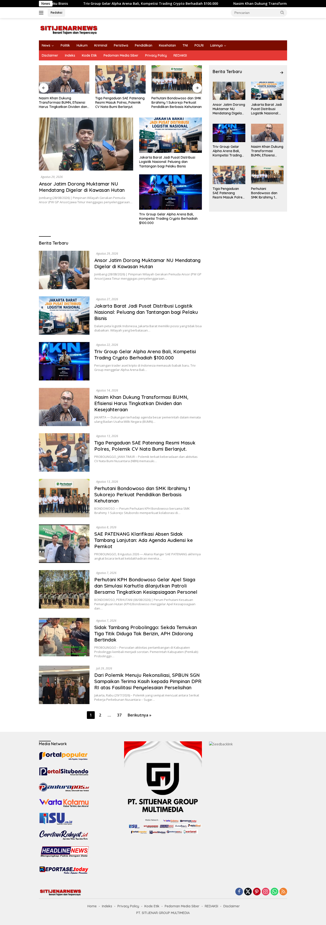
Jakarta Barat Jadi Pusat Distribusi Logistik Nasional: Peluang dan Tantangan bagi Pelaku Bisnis (167, 161)
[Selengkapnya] (282, 72)
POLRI (199, 45)
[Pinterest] (257, 892)
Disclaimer (50, 55)
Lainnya (216, 45)
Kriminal (100, 45)
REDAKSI (180, 55)
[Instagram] (265, 892)
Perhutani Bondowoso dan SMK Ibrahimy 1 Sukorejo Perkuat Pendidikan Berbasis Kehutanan (176, 102)
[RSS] (283, 892)
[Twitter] (248, 892)
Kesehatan (167, 45)
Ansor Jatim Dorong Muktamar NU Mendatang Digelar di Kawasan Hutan (82, 187)
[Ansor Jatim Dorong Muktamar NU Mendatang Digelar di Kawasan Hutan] (86, 144)
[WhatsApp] (274, 892)
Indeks (70, 55)
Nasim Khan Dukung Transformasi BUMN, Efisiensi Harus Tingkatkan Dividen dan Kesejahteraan (63, 102)
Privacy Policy (156, 55)
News (46, 45)
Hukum (82, 45)
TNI (185, 45)
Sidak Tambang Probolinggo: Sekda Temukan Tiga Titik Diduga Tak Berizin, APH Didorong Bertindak (145, 633)
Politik (65, 45)
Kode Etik (89, 55)
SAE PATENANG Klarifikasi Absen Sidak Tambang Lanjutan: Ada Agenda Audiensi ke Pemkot (143, 540)
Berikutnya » (139, 715)
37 (119, 715)
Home (92, 906)
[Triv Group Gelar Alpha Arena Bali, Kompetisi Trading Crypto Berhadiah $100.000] (170, 192)
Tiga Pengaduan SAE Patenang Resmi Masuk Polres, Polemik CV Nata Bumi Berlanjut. (120, 102)
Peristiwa (121, 45)
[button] (282, 12)
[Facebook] (239, 892)
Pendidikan (143, 45)
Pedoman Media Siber (121, 55)
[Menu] (42, 13)
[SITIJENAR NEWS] (69, 29)
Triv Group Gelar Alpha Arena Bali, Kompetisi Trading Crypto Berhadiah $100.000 (114, 3)
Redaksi (56, 12)
